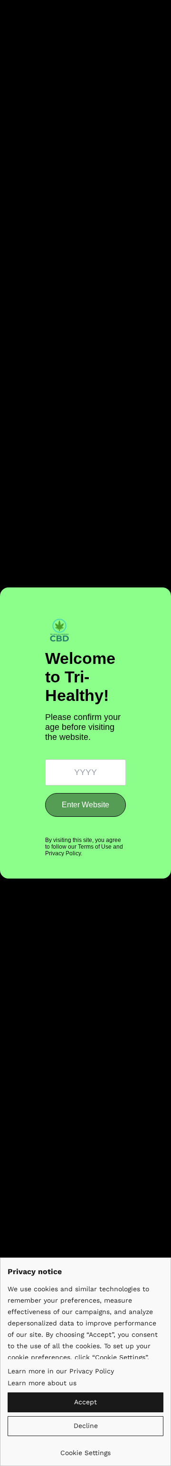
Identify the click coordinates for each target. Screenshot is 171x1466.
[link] (85, 1449)
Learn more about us (42, 1383)
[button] (85, 1402)
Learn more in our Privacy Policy (61, 1371)
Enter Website (85, 805)
